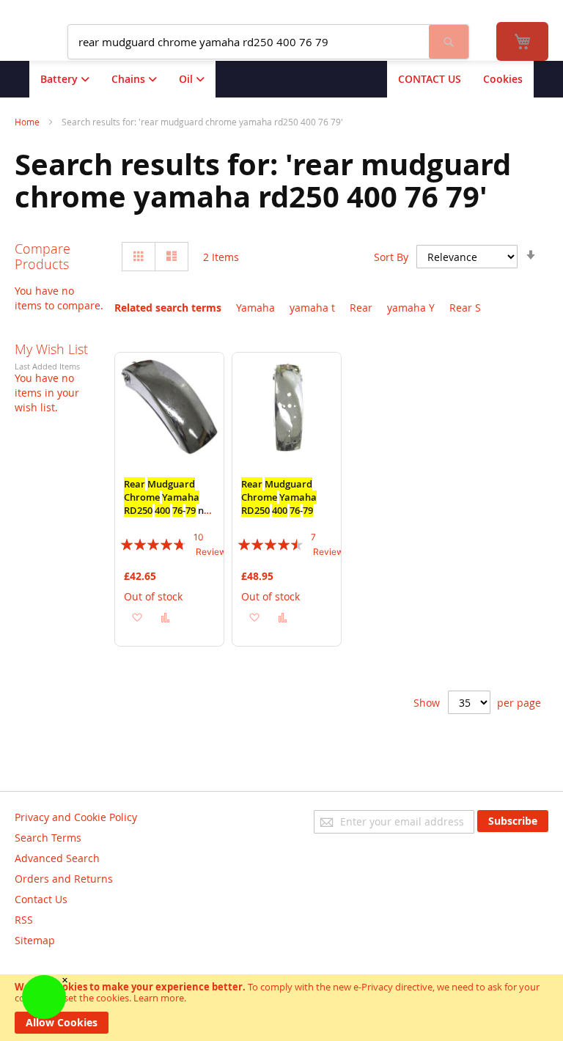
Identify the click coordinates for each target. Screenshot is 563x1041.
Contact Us (41, 899)
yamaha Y (411, 307)
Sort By (391, 257)
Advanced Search (57, 858)
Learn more (158, 997)
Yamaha (255, 307)
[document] (281, 1008)
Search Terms (48, 838)
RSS (24, 920)
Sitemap (35, 940)
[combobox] (248, 42)
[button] (137, 617)
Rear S (465, 307)
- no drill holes (167, 503)
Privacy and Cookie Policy (76, 817)
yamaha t (312, 307)
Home (28, 122)
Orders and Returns (64, 879)
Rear (361, 307)
